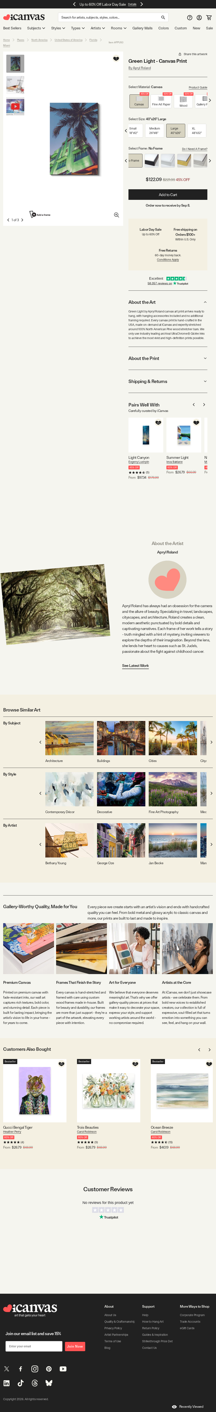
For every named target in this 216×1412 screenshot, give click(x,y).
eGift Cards (187, 1328)
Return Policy (150, 1328)
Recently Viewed (191, 1407)
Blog (107, 1347)
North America (39, 39)
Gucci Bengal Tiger (17, 1127)
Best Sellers (12, 28)
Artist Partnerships (116, 1334)
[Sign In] (199, 17)
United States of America (68, 39)
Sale (209, 28)
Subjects (34, 28)
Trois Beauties (88, 1127)
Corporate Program (192, 1315)
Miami (6, 45)
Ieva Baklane (174, 461)
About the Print (143, 358)
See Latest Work (135, 665)
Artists (96, 28)
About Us (110, 1315)
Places (20, 39)
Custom (181, 28)
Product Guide (198, 87)
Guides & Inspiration (155, 1334)
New (196, 28)
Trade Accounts (190, 1321)
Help (145, 1315)
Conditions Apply (168, 259)
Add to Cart (168, 194)
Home (6, 39)
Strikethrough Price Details (159, 1341)
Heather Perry (12, 1131)
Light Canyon (138, 457)
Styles (56, 28)
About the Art (141, 302)
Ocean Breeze (162, 1127)
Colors (163, 28)
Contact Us (149, 1347)
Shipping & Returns (147, 381)
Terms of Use (112, 1341)
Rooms (116, 28)
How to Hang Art (153, 1321)
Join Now (75, 1346)
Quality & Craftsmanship (119, 1321)
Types (75, 28)
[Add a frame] (40, 214)
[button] (139, 101)
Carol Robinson (87, 1131)
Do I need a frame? (194, 149)
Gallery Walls (142, 28)
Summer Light (177, 457)
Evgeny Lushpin (138, 461)
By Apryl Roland (139, 68)
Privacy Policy (113, 1328)
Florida (93, 39)
